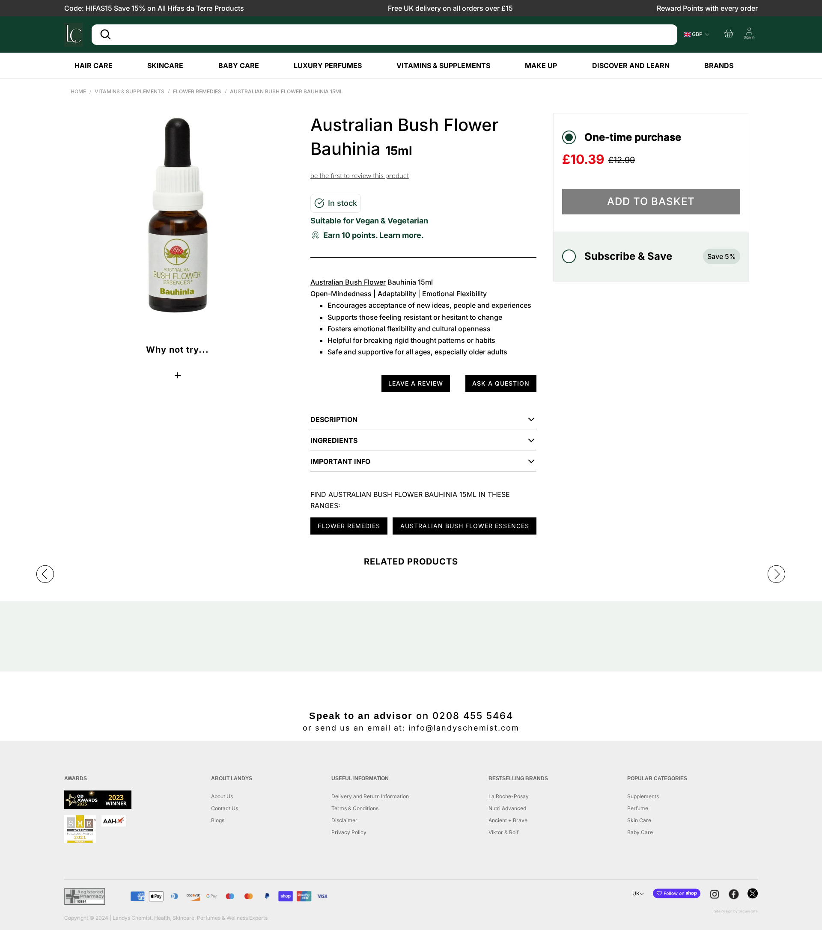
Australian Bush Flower (348, 282)
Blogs (217, 820)
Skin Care (639, 820)
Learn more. (401, 235)
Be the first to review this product (359, 175)
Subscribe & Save (660, 256)
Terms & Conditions (354, 808)
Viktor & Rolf (503, 832)
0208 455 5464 (472, 715)
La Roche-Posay (508, 796)
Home (78, 91)
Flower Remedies (197, 91)
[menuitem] (100, 65)
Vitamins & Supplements (129, 91)
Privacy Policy (348, 832)
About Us (222, 796)
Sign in (749, 37)
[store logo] (73, 35)
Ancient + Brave (507, 820)
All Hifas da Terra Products (201, 8)
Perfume (637, 808)
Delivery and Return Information (370, 796)
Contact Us (224, 808)
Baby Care (640, 832)
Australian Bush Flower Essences (464, 525)
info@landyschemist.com (463, 727)
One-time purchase (632, 137)
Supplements (643, 796)
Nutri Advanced (507, 808)
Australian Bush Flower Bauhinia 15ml (286, 91)
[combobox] (384, 34)
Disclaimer (344, 820)
